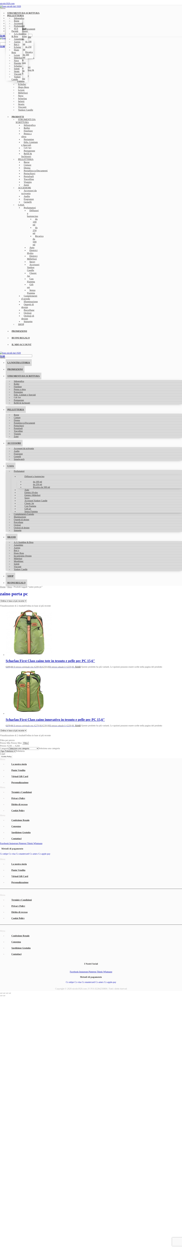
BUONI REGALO (21, 338)
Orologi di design (27, 317)
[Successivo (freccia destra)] (4, 995)
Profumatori (19, 471)
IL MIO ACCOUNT (21, 344)
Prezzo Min (5, 743)
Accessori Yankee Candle (33, 267)
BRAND (11, 537)
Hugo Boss (15, 51)
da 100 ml (27, 42)
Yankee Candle (16, 78)
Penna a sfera (26, 135)
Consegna (16, 826)
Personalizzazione (19, 782)
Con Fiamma (31, 280)
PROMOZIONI (19, 331)
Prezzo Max (16, 743)
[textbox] (49, 748)
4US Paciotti (15, 29)
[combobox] (49, 748)
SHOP (21, 324)
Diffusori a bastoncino (33, 213)
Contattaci (16, 838)
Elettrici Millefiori (32, 257)
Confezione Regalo (20, 820)
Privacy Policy (18, 798)
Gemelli (28, 202)
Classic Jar (32, 274)
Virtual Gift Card (19, 776)
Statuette (28, 321)
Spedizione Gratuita (21, 832)
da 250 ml (27, 48)
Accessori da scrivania (29, 192)
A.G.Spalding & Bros (19, 35)
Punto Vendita (18, 770)
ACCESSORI (14, 443)
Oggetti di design (27, 306)
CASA (21, 204)
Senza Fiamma (31, 291)
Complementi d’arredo (29, 297)
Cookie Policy (6, 757)
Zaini (16, 436)
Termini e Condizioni (21, 792)
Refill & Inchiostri (26, 155)
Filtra (25, 743)
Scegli (78, 667)
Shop (9, 587)
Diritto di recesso (19, 804)
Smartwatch (19, 459)
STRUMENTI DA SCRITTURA (26, 121)
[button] (54, 8)
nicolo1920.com (7, 3)
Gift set (30, 286)
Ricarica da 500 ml (28, 54)
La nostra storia (19, 764)
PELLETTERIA (15, 409)
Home (3, 587)
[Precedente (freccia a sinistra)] (1, 995)
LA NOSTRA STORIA (18, 362)
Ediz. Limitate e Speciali (29, 143)
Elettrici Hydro (32, 252)
